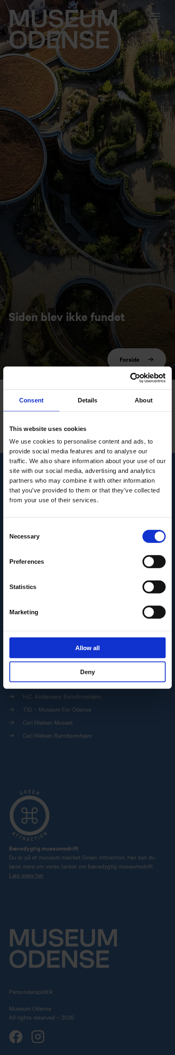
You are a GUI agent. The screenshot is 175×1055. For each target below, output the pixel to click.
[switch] (154, 561)
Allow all (87, 647)
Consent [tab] (31, 399)
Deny (87, 671)
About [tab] (144, 399)
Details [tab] (88, 399)
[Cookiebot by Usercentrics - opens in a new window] (130, 378)
